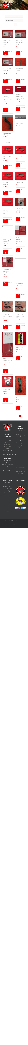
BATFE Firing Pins (20, 461)
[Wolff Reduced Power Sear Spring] (20, 269)
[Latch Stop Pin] (20, 150)
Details (10, 51)
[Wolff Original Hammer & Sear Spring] (7, 231)
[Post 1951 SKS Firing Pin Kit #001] (7, 34)
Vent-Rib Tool (19, 123)
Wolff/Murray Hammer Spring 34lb (20, 316)
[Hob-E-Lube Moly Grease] (20, 338)
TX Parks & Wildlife (7, 503)
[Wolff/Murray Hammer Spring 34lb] (20, 306)
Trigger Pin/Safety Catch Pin (6, 210)
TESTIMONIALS (7, 470)
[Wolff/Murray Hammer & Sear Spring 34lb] (7, 262)
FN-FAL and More (7, 487)
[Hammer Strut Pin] (7, 150)
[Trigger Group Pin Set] (20, 202)
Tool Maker (7, 501)
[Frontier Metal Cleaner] (7, 381)
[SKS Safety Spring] (20, 385)
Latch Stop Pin (20, 156)
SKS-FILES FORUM (7, 495)
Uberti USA (7, 499)
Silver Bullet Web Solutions (20, 522)
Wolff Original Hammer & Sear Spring (7, 241)
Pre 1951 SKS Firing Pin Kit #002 (19, 42)
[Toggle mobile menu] (25, 2)
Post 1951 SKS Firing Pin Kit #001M (7, 70)
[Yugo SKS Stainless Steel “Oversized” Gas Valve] (7, 90)
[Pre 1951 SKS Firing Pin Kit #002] (20, 34)
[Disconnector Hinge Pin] (7, 176)
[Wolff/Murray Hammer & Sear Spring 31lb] (20, 230)
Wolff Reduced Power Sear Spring (20, 285)
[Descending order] (21, 16)
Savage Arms (7, 493)
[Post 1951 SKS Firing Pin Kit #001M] (7, 62)
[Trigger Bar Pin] (20, 176)
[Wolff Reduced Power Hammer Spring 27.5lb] (7, 344)
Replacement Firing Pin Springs (19, 70)
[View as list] (15, 24)
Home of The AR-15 (8, 489)
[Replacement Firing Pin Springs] (20, 62)
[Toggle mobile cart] (22, 2)
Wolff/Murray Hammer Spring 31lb (7, 316)
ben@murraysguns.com (9, 454)
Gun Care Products (7, 505)
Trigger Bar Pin (20, 182)
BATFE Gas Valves (20, 459)
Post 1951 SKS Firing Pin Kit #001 (7, 42)
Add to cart (5, 53)
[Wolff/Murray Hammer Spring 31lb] (7, 306)
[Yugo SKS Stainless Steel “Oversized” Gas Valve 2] (20, 89)
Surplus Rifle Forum (7, 497)
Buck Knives (7, 507)
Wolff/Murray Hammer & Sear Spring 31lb (20, 239)
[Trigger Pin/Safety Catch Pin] (7, 202)
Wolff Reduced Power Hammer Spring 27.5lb (7, 360)
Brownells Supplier (7, 491)
